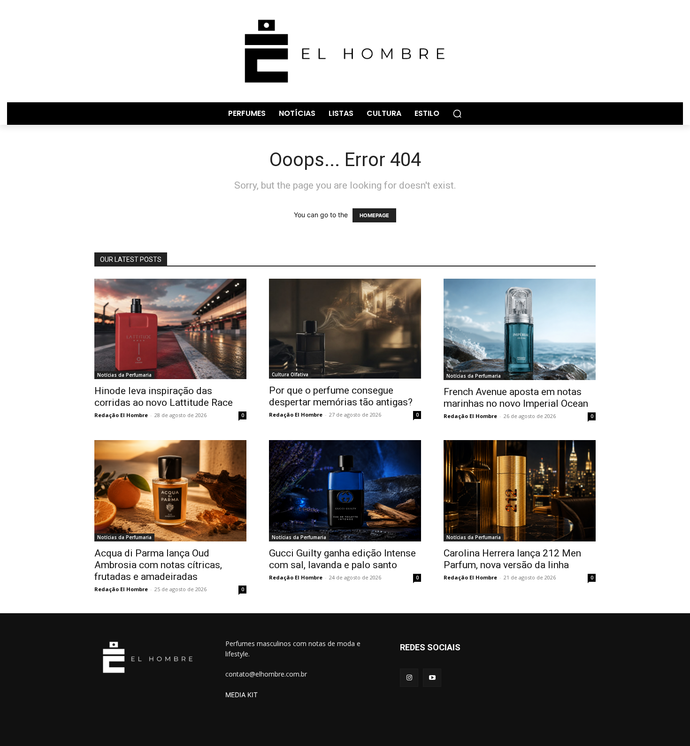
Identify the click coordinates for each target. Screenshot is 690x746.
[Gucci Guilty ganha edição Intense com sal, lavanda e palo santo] (345, 490)
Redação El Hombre (121, 415)
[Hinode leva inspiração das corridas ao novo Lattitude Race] (170, 329)
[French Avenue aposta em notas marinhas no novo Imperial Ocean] (520, 329)
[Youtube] (432, 678)
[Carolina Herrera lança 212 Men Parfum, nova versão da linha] (520, 490)
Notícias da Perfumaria (124, 375)
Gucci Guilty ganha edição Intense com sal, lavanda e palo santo (342, 559)
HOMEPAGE (374, 215)
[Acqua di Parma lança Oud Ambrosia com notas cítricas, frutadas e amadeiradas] (170, 490)
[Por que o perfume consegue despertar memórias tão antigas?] (345, 329)
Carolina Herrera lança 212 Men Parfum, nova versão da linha (512, 559)
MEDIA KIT (241, 695)
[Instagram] (409, 678)
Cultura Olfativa (290, 374)
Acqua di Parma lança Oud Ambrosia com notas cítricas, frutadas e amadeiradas (158, 565)
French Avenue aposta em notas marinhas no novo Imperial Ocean (516, 397)
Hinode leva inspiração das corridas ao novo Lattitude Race (163, 396)
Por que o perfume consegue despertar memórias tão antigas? (341, 396)
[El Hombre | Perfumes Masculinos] (345, 51)
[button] (457, 113)
